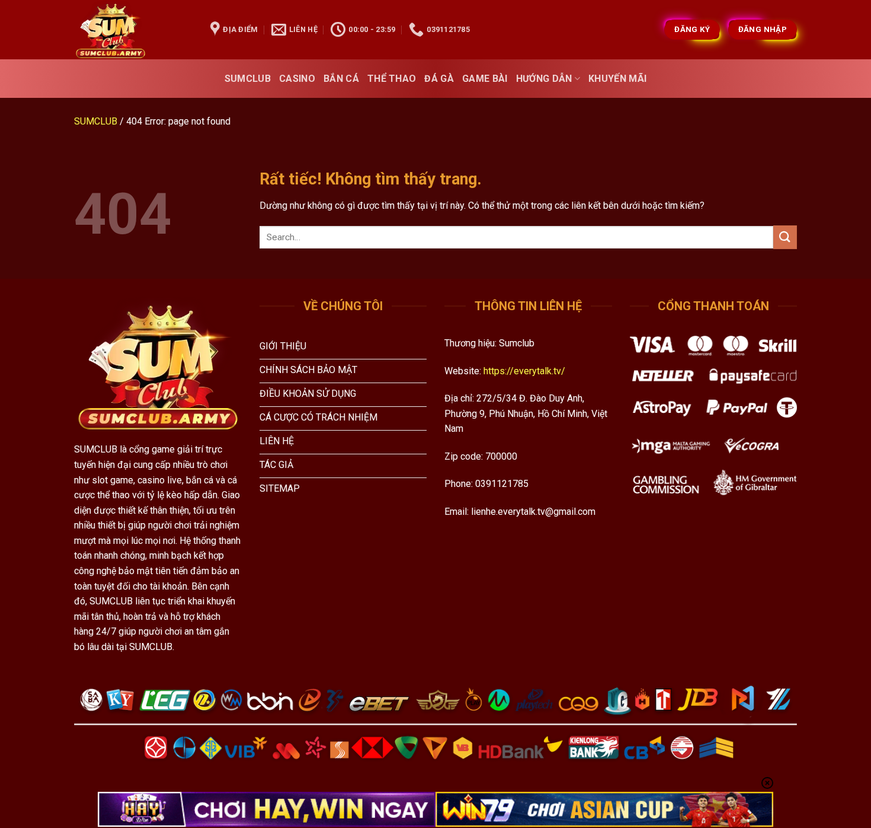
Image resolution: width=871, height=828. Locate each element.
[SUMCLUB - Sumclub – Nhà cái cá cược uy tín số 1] (133, 29)
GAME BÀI (485, 78)
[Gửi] (785, 237)
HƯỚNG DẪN (544, 78)
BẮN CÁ (341, 78)
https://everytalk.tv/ (524, 371)
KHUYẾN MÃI (617, 78)
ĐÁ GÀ (439, 78)
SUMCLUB (248, 78)
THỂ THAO (392, 78)
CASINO (297, 78)
